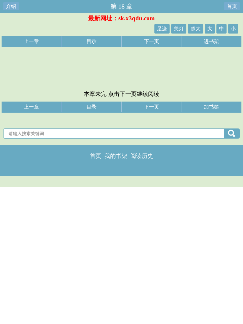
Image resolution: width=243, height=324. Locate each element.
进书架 (211, 41)
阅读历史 (141, 156)
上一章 (31, 41)
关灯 (179, 28)
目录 (91, 41)
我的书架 (115, 156)
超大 (195, 28)
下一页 (151, 41)
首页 (232, 6)
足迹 (162, 28)
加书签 (211, 106)
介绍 (11, 6)
